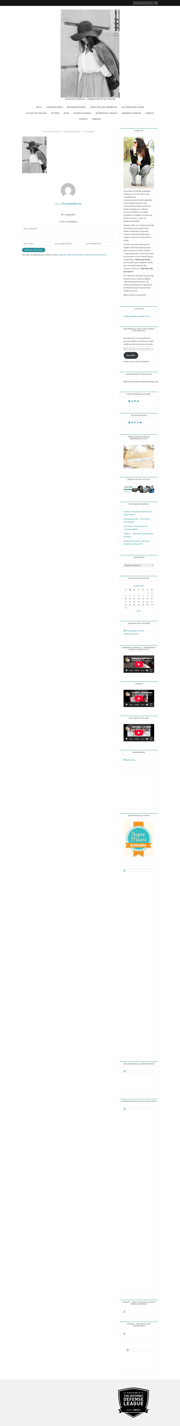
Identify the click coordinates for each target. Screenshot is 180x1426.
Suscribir (131, 355)
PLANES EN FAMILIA (82, 113)
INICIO (39, 107)
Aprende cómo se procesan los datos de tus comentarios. (83, 255)
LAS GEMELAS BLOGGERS (132, 107)
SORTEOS (149, 113)
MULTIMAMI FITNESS (76, 107)
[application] (139, 664)
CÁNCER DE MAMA (54, 107)
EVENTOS (83, 119)
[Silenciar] (147, 670)
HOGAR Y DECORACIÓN (36, 113)
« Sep (138, 611)
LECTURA (55, 113)
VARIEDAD (96, 119)
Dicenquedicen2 (74, 132)
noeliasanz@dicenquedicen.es (137, 316)
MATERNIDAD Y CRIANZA (107, 113)
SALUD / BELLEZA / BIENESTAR (103, 107)
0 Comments (88, 132)
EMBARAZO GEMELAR (131, 113)
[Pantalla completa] (151, 670)
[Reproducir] (127, 670)
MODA (66, 113)
